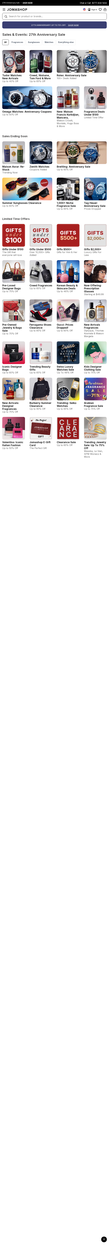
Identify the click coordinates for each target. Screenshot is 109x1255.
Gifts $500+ (64, 249)
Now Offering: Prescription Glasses (93, 288)
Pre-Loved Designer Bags (11, 287)
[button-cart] (105, 9)
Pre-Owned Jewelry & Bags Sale (12, 327)
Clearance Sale (66, 442)
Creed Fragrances (41, 285)
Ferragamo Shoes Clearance (40, 326)
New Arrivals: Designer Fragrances (10, 405)
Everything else (66, 42)
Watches (49, 42)
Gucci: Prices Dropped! (65, 326)
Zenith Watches (39, 166)
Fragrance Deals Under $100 (94, 113)
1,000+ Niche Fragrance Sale (66, 204)
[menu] (4, 9)
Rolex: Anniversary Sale (71, 75)
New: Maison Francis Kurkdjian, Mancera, (68, 114)
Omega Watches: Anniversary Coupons (27, 111)
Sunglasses (34, 42)
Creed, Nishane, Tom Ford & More (40, 77)
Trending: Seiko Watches (66, 404)
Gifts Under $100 (12, 249)
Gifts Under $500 (40, 249)
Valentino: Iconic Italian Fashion (12, 444)
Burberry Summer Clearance (40, 404)
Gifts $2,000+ (92, 249)
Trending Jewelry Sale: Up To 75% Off (95, 445)
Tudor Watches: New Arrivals (12, 77)
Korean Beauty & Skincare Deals (67, 287)
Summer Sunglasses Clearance (21, 202)
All (5, 42)
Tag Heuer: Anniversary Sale (94, 204)
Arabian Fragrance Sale (93, 404)
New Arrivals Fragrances (92, 326)
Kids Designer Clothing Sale (93, 368)
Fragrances (17, 42)
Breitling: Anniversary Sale (73, 166)
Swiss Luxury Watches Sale (65, 368)
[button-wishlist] (100, 9)
